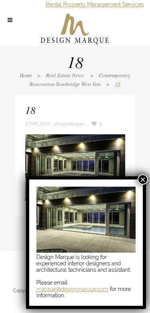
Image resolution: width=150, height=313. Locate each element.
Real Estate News (65, 75)
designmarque (69, 123)
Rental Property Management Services (95, 4)
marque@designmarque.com (72, 289)
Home (26, 75)
